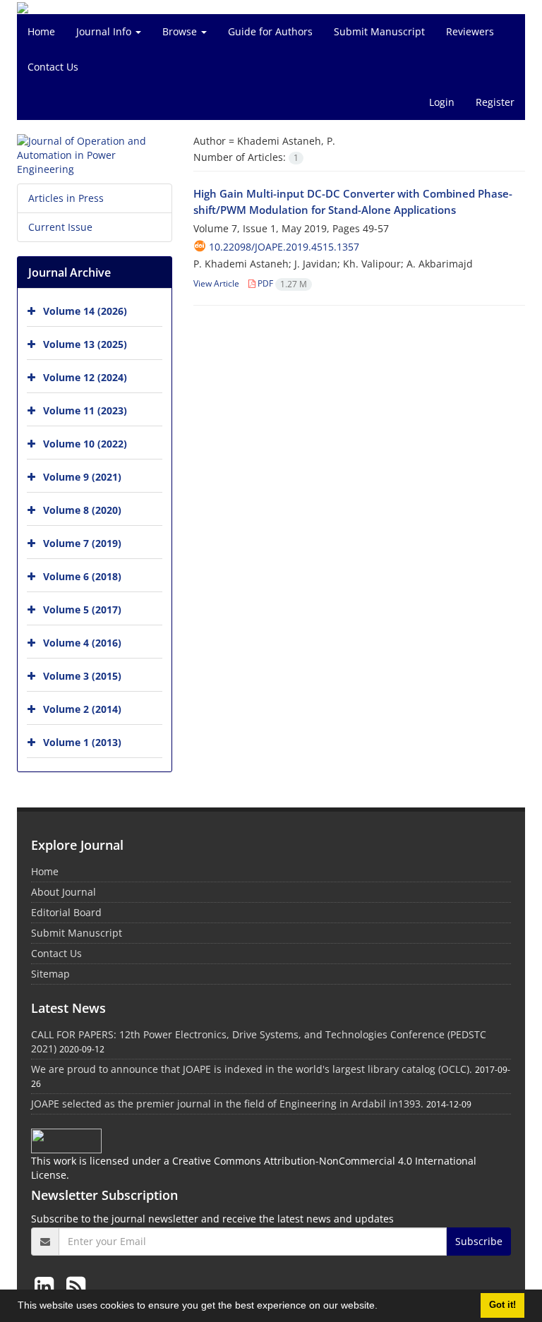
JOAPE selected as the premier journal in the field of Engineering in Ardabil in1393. (227, 1103)
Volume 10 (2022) (85, 443)
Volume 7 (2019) (82, 543)
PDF (281, 283)
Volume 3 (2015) (82, 676)
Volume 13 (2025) (85, 344)
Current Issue (60, 227)
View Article (216, 283)
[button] (382, 1307)
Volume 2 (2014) (82, 709)
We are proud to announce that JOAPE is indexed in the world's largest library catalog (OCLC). (251, 1069)
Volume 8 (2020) (82, 510)
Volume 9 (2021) (82, 476)
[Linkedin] (47, 1285)
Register (495, 102)
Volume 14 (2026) (85, 311)
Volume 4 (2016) (82, 642)
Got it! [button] (502, 1305)
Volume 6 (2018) (82, 576)
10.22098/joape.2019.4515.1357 (284, 246)
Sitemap (50, 973)
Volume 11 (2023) (85, 410)
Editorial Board (66, 912)
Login (441, 102)
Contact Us (53, 66)
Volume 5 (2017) (82, 609)
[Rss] (76, 1285)
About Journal (63, 892)
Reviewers (470, 31)
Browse (181, 31)
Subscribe (478, 1241)
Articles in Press (66, 198)
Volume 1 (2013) (82, 742)
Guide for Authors (270, 31)
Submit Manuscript (379, 31)
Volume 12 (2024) (85, 377)
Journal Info (105, 31)
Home (41, 31)
